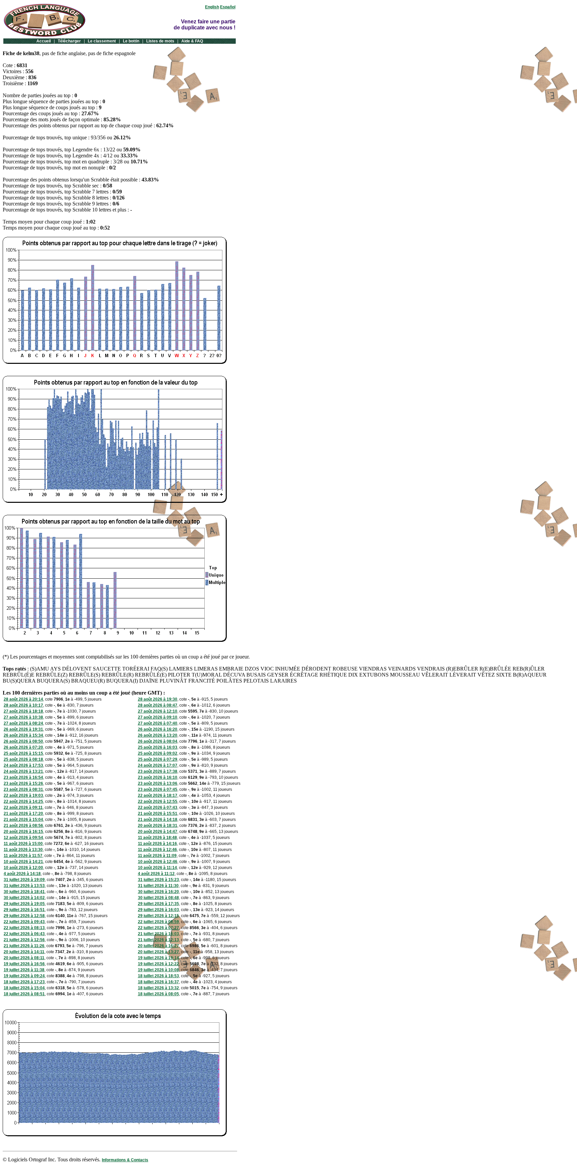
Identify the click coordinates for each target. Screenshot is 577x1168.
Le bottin (131, 41)
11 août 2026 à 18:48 (157, 837)
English (212, 7)
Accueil (43, 41)
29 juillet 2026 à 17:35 (158, 903)
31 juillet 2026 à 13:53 (24, 885)
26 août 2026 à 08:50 (23, 741)
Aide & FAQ (192, 41)
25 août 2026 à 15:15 (23, 753)
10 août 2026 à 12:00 (23, 867)
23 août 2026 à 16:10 (157, 777)
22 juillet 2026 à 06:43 (24, 933)
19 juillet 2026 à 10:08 (158, 970)
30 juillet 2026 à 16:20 (158, 891)
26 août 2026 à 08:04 (157, 741)
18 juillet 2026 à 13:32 (158, 988)
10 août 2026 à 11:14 (157, 867)
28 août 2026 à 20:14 (23, 699)
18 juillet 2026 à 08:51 (24, 994)
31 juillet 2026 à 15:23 (158, 879)
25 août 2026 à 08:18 (23, 759)
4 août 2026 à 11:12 (156, 873)
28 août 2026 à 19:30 (157, 699)
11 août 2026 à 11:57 (23, 855)
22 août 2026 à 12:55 (157, 801)
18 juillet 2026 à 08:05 (158, 994)
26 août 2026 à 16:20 (157, 729)
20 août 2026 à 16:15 (23, 831)
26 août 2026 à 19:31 (23, 729)
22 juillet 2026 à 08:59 (158, 921)
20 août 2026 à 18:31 (157, 825)
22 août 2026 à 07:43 (157, 807)
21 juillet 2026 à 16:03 (158, 933)
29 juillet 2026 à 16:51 (24, 909)
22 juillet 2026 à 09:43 (24, 921)
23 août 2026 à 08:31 (23, 789)
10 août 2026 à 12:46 (157, 861)
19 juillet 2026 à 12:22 (158, 964)
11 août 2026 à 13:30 (23, 849)
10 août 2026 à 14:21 (23, 861)
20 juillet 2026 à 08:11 (24, 958)
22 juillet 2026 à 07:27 (158, 927)
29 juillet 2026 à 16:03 (158, 909)
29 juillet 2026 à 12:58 (24, 915)
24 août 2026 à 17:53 (23, 765)
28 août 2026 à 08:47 (157, 705)
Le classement (102, 41)
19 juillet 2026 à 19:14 (158, 958)
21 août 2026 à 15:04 (23, 819)
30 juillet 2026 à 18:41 (24, 891)
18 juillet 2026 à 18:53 (158, 976)
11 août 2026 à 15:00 (23, 843)
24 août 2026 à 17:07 (157, 765)
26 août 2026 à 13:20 (157, 735)
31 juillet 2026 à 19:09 (24, 879)
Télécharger (69, 41)
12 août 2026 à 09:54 (23, 837)
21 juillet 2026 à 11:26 (24, 945)
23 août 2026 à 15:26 (23, 783)
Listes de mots (160, 41)
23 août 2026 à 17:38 (157, 771)
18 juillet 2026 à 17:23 (24, 982)
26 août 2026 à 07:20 (23, 747)
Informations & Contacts (125, 1160)
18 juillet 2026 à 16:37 (158, 982)
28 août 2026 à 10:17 (23, 705)
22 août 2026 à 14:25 (23, 801)
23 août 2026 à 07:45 (157, 789)
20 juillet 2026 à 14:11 (24, 952)
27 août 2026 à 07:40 (157, 723)
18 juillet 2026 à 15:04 (24, 988)
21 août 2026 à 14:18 (157, 819)
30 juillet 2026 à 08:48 (158, 897)
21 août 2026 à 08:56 (23, 825)
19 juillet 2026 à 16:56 (24, 964)
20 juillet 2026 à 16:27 (158, 945)
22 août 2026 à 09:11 (23, 807)
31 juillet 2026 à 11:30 (158, 885)
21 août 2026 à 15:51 (157, 813)
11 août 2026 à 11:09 (157, 855)
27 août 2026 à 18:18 (23, 711)
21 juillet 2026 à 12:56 (24, 939)
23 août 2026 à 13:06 (157, 783)
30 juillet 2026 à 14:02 (24, 897)
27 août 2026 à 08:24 (23, 723)
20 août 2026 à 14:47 (157, 831)
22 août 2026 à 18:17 (157, 795)
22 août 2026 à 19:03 (23, 795)
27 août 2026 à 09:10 (157, 717)
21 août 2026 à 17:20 (23, 813)
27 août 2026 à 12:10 (157, 711)
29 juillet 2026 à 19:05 (24, 903)
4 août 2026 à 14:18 (22, 873)
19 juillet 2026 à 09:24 (24, 976)
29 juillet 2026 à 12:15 (158, 915)
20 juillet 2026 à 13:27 (158, 952)
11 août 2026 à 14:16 (157, 843)
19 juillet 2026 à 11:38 (24, 970)
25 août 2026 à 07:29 (157, 759)
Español (227, 7)
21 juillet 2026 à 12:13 (158, 939)
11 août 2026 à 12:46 (157, 849)
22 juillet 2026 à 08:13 (24, 927)
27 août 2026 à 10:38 (23, 717)
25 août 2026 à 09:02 (157, 753)
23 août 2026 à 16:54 (23, 777)
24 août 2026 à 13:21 (23, 771)
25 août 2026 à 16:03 (157, 747)
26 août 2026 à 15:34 (23, 735)
